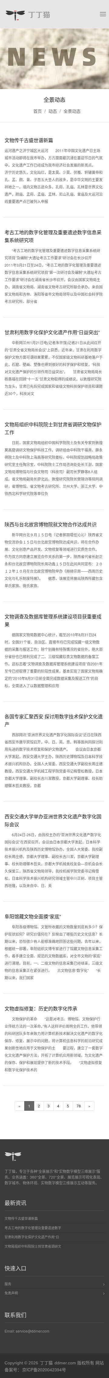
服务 (8, 1283)
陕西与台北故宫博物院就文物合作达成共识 (51, 524)
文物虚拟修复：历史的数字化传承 (41, 1008)
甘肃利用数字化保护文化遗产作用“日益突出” (52, 332)
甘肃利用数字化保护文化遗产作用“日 (32, 1236)
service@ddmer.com (32, 1330)
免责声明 (11, 1292)
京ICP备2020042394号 (44, 1369)
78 (79, 1105)
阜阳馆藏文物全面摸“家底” (33, 916)
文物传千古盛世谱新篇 (29, 140)
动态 (52, 111)
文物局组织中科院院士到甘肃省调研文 (33, 1246)
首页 (37, 111)
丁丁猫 (46, 1363)
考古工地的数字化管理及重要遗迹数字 (33, 1227)
